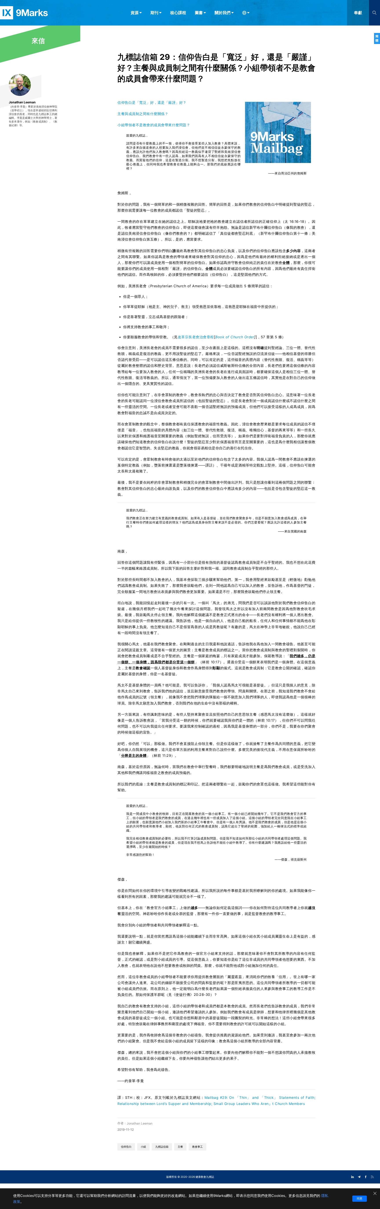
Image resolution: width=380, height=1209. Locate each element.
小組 (143, 1146)
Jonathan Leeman (139, 1123)
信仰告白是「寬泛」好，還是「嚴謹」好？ (151, 102)
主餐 (180, 1146)
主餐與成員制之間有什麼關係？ (142, 114)
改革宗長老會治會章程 (196, 337)
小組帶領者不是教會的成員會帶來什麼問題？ (153, 125)
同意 (359, 1198)
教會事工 (197, 1146)
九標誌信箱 (161, 1146)
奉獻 (358, 12)
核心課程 (178, 12)
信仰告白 (126, 1146)
